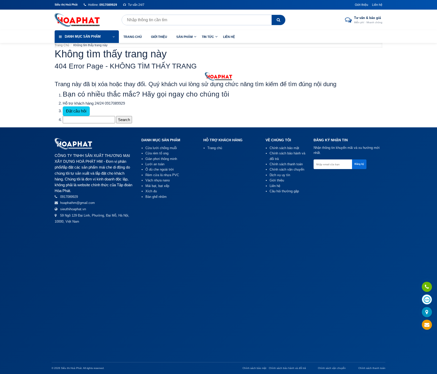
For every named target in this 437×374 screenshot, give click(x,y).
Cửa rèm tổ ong (156, 153)
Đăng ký (359, 164)
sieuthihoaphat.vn (73, 209)
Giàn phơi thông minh (161, 159)
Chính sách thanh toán (286, 164)
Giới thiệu (361, 5)
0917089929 (115, 103)
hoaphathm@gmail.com (77, 203)
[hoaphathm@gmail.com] (426, 325)
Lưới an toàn (154, 164)
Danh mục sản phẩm (83, 36)
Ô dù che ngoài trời (159, 169)
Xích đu (151, 191)
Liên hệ (377, 5)
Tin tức (208, 37)
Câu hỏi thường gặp (284, 191)
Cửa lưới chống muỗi (161, 148)
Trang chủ (132, 37)
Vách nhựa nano (157, 180)
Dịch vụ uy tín (280, 175)
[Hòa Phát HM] (81, 20)
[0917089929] (426, 287)
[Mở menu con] (195, 36)
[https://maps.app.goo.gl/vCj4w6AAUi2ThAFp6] (426, 312)
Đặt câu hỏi (76, 111)
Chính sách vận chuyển (287, 169)
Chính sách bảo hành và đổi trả (287, 368)
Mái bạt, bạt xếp (157, 186)
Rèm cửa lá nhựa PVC (162, 175)
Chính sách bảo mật (284, 148)
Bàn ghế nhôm (156, 197)
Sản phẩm (184, 37)
